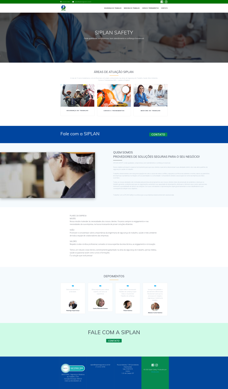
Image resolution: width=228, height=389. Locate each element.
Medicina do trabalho (132, 8)
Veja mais (77, 95)
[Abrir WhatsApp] (223, 384)
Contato (164, 8)
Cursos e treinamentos (150, 8)
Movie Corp (155, 372)
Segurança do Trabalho (112, 8)
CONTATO (158, 134)
